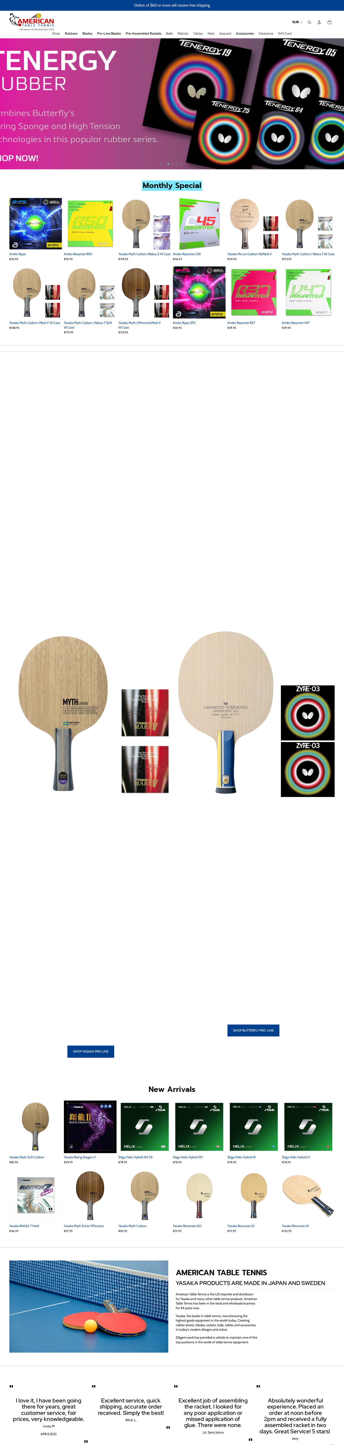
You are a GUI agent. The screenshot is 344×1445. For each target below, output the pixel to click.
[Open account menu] (319, 22)
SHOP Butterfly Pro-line (253, 1030)
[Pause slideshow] (161, 164)
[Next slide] (340, 104)
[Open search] (309, 22)
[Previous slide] (4, 104)
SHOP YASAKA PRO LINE (91, 1051)
